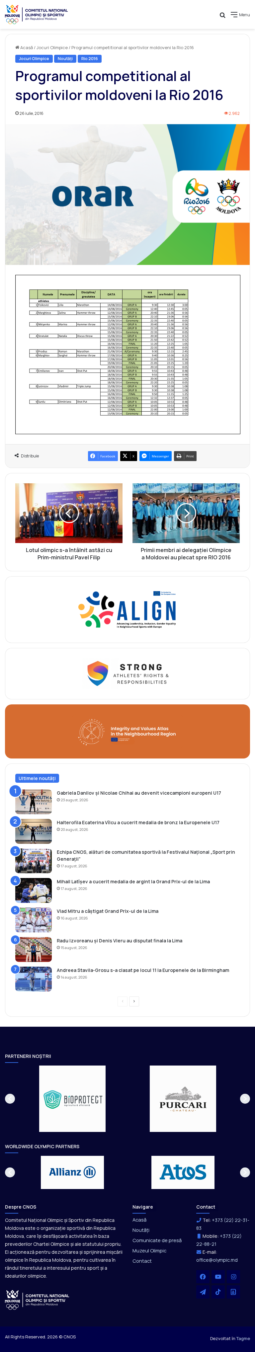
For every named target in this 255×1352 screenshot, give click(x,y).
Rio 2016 (89, 58)
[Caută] (222, 17)
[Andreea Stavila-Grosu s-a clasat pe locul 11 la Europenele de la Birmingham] (33, 979)
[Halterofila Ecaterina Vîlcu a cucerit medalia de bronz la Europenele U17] (33, 831)
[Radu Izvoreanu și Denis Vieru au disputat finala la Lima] (33, 949)
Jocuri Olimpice (52, 47)
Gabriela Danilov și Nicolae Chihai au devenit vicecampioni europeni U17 (139, 793)
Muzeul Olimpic (149, 1250)
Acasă (26, 47)
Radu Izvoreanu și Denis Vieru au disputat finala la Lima (119, 940)
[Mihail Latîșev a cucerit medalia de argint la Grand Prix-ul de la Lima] (33, 890)
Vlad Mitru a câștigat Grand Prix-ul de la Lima (107, 911)
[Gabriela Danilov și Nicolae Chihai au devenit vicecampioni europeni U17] (33, 801)
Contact (142, 1260)
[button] (10, 1099)
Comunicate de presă (157, 1240)
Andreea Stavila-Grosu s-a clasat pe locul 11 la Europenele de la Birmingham (143, 970)
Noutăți (65, 58)
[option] (72, 1099)
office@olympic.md (217, 1260)
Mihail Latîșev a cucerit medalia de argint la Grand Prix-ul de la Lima (133, 881)
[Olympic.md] (36, 14)
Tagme (243, 1338)
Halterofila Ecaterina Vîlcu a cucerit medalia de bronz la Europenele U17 (138, 822)
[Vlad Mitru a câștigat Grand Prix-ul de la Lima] (33, 920)
